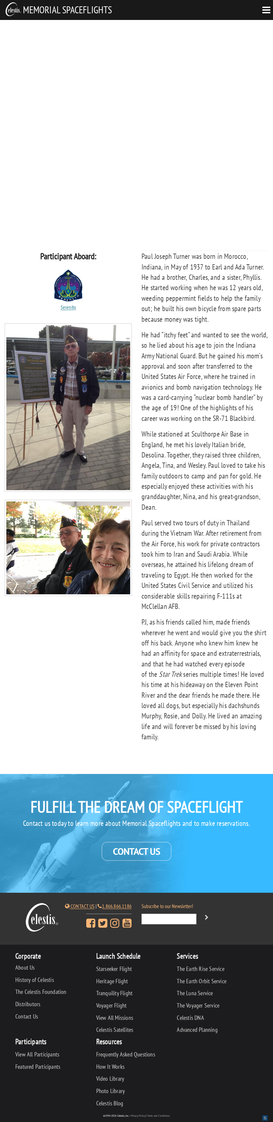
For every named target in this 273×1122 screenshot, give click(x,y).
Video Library (110, 1078)
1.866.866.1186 (117, 906)
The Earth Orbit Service (201, 981)
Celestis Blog (110, 1103)
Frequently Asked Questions (125, 1054)
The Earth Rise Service (200, 969)
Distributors (27, 1004)
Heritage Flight (112, 981)
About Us (25, 967)
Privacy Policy (138, 1115)
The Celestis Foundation (41, 992)
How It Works (110, 1066)
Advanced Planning (197, 1029)
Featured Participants (37, 1066)
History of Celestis (34, 980)
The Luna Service (195, 993)
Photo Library (110, 1091)
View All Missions (114, 1018)
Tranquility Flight (114, 993)
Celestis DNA (190, 1018)
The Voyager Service (198, 1005)
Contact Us (136, 851)
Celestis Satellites (115, 1029)
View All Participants (37, 1054)
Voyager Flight (111, 1005)
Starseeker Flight (114, 969)
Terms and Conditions (158, 1115)
